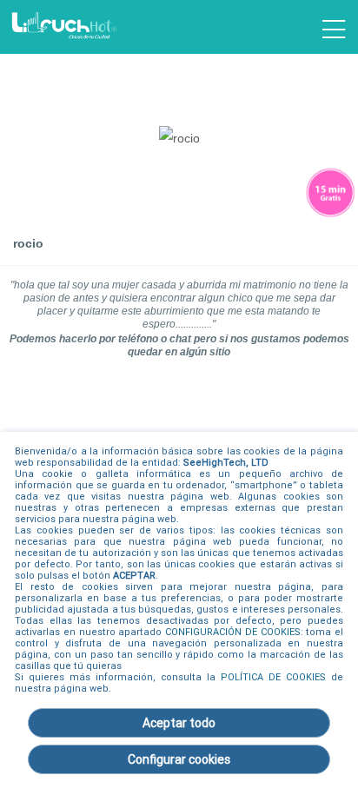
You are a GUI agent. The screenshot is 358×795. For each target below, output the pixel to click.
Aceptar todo (179, 723)
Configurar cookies (179, 759)
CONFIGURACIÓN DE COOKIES (233, 632)
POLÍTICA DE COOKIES (273, 677)
